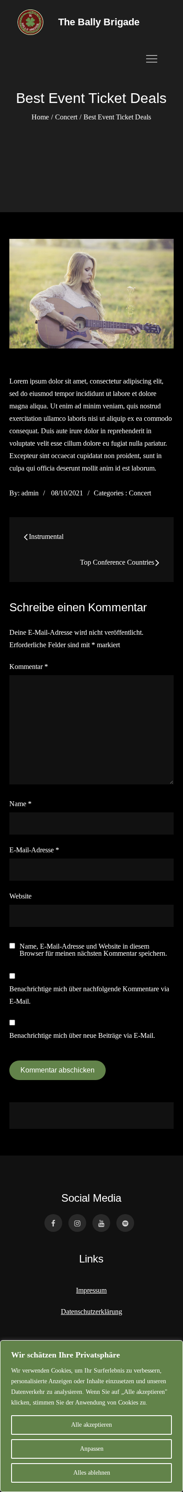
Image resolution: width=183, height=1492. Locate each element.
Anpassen (91, 1448)
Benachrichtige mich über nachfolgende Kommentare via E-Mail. (89, 995)
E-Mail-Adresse (34, 850)
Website (20, 896)
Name (20, 803)
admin (30, 493)
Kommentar (28, 666)
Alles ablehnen (91, 1472)
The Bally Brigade (98, 22)
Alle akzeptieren (91, 1424)
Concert (140, 493)
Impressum (91, 1290)
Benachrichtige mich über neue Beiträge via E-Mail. (82, 1035)
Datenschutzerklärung (91, 1311)
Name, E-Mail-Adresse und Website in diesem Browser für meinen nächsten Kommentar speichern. (93, 950)
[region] (91, 1416)
